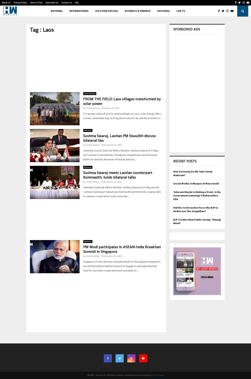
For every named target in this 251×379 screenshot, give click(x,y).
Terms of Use (36, 2)
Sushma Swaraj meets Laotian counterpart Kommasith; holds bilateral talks (117, 175)
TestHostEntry (93, 108)
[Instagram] (228, 11)
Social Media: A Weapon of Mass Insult (196, 183)
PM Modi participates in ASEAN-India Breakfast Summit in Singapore (122, 249)
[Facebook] (220, 11)
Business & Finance (138, 11)
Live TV (181, 11)
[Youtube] (233, 11)
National (57, 11)
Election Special (106, 11)
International (79, 11)
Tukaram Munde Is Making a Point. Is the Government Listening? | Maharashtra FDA (197, 196)
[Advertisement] (96, 62)
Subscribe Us (52, 2)
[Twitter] (224, 11)
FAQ (77, 2)
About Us (6, 2)
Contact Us (66, 2)
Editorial (163, 11)
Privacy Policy (20, 2)
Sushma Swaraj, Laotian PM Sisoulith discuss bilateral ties (119, 138)
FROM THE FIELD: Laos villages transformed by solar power (122, 101)
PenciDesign (158, 375)
